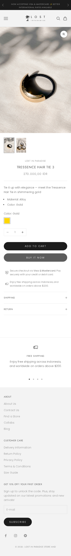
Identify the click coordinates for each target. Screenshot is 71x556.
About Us (10, 404)
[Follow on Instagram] (15, 536)
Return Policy (12, 454)
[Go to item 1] (9, 145)
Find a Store (12, 416)
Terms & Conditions (17, 466)
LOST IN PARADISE (35, 161)
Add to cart (35, 246)
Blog (7, 429)
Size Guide (11, 472)
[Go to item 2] (21, 145)
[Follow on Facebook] (6, 536)
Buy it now (35, 257)
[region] (35, 359)
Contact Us (11, 410)
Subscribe (17, 522)
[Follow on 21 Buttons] (25, 536)
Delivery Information (17, 447)
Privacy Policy (13, 460)
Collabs (9, 422)
